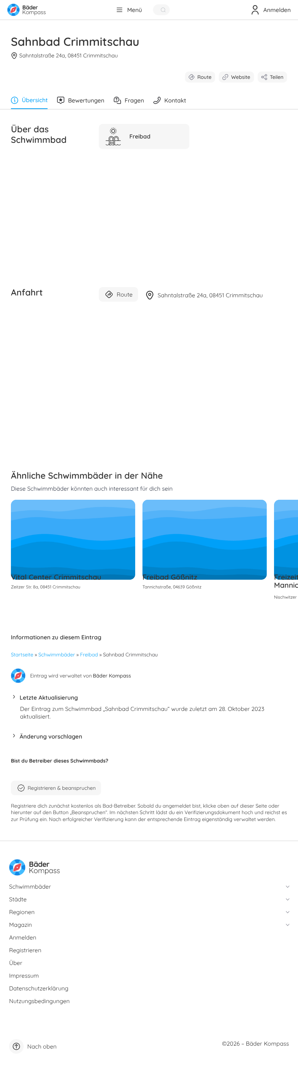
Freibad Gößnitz (169, 577)
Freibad (89, 654)
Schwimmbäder (57, 654)
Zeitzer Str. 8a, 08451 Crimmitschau (45, 587)
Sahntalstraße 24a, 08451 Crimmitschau (68, 55)
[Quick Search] (161, 9)
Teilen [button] (276, 77)
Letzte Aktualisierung (49, 697)
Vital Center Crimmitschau (56, 577)
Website (240, 77)
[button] (149, 699)
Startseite (22, 654)
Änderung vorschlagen (51, 736)
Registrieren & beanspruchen (62, 788)
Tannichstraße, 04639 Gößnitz (171, 587)
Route (204, 77)
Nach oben (42, 1046)
